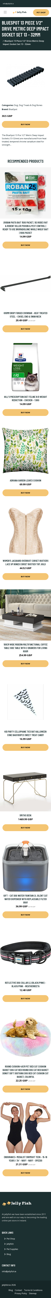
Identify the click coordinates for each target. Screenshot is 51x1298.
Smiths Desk (25, 815)
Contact (18, 1290)
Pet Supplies (12, 1249)
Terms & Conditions (33, 1290)
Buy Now (25, 124)
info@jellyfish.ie (8, 4)
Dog (16, 105)
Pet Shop (41, 12)
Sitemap (33, 1293)
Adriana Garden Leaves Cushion (25, 480)
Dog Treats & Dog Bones (30, 105)
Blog (9, 1254)
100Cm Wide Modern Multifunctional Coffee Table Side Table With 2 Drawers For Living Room (26, 648)
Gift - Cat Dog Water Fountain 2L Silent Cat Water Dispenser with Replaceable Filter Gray (25, 899)
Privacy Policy (21, 1293)
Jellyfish (10, 1244)
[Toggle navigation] (5, 12)
